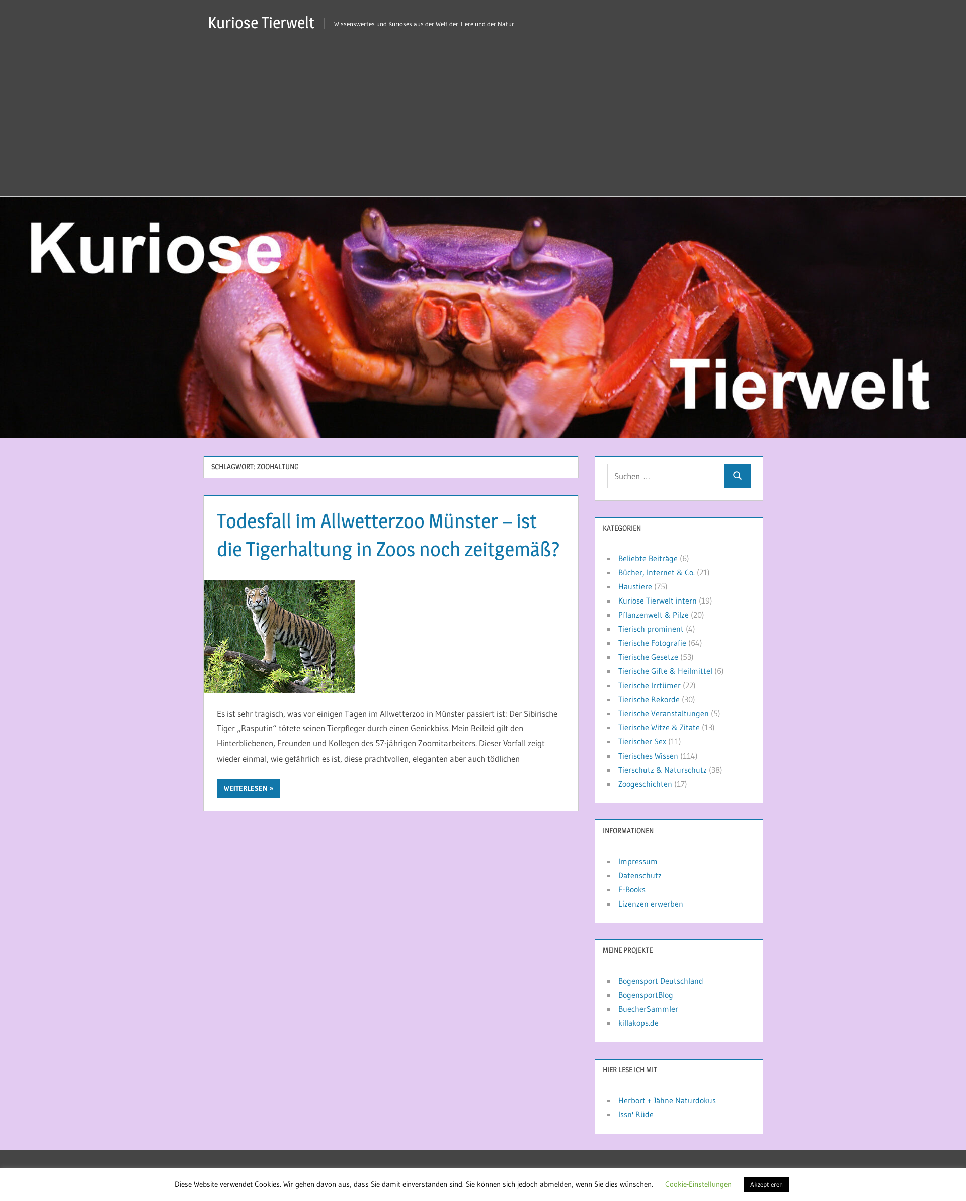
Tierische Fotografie (652, 643)
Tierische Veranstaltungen (663, 713)
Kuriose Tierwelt (261, 22)
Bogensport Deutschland (660, 980)
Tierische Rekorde (649, 699)
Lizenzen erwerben (650, 903)
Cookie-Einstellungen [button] (698, 1184)
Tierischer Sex (642, 741)
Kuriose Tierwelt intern (657, 600)
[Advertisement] (483, 120)
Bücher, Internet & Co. (656, 572)
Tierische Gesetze (648, 657)
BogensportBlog (645, 995)
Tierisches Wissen (648, 755)
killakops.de (638, 1023)
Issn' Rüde (636, 1114)
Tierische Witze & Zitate (659, 727)
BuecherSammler (648, 1009)
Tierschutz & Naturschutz (662, 770)
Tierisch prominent (651, 629)
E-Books (632, 889)
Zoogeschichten (645, 784)
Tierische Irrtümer (649, 685)
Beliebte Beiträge (648, 558)
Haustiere (635, 586)
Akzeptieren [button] (766, 1184)
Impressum (638, 861)
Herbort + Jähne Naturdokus (667, 1100)
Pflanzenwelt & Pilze (653, 615)
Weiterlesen (246, 788)
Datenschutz (640, 875)
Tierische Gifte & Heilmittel (665, 671)
